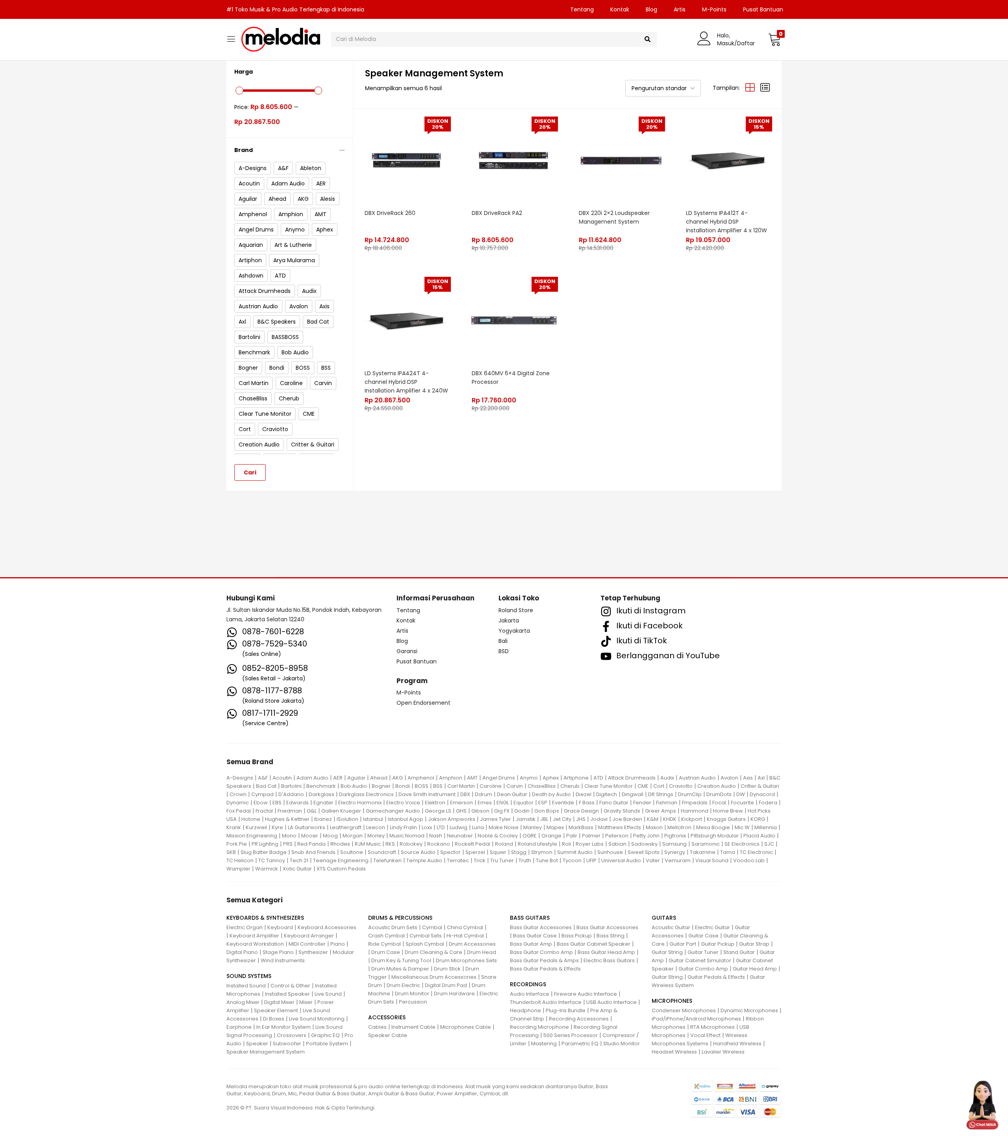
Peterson (616, 835)
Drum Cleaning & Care (433, 952)
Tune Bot (547, 860)
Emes (485, 802)
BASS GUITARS (530, 918)
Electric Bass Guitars (609, 960)
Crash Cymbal (386, 935)
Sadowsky (644, 844)
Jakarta (508, 620)
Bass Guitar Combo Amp (541, 952)
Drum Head (481, 952)
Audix (667, 778)
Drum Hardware (454, 993)
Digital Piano (242, 952)
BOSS (421, 786)
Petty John (646, 835)
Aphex (551, 778)
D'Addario (291, 794)
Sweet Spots (644, 852)
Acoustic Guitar (671, 927)
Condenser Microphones (684, 1010)
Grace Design (581, 811)
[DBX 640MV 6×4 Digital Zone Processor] (514, 320)
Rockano (438, 844)
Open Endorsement (423, 703)
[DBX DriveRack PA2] (514, 160)
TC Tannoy (271, 860)
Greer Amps (660, 811)
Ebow (261, 802)
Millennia (765, 827)
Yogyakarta (514, 631)
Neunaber (460, 835)
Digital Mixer (279, 1002)
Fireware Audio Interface (585, 994)
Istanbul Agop (405, 819)
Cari (250, 472)
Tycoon (572, 860)
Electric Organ (244, 927)
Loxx (427, 827)
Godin (522, 811)
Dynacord (762, 794)
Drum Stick (447, 968)
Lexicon (375, 827)
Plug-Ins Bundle (566, 1010)
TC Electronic (756, 852)
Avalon (729, 778)
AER (338, 778)
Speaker (257, 1043)
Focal (719, 802)
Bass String (610, 935)
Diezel (583, 794)
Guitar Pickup (717, 944)
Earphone (239, 1027)
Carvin (514, 786)
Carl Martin (461, 786)
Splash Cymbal (425, 944)
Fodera (768, 802)
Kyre (277, 827)
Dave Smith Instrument (427, 794)
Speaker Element (276, 1010)
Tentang (582, 9)
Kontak (619, 9)
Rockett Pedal (472, 844)
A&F (263, 778)
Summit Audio (575, 852)
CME (643, 786)
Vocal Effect (705, 1035)
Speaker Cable (387, 1035)
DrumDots (719, 794)
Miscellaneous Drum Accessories (433, 977)
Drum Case (385, 952)
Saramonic (705, 844)
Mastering (544, 1043)
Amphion (450, 778)
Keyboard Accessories (327, 927)
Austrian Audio (697, 778)
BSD (503, 651)
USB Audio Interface (611, 1002)
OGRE (530, 835)
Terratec (458, 860)
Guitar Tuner (703, 952)
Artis (680, 9)
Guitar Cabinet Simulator (700, 960)
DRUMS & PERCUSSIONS (400, 918)
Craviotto (681, 786)
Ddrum (483, 794)
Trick (479, 860)
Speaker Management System (265, 1052)
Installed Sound (246, 985)
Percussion (413, 1002)
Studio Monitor (621, 1043)
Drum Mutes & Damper (400, 968)
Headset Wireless (674, 1052)
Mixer (306, 1002)
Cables (377, 1027)
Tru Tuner (502, 860)
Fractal (264, 811)
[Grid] (750, 88)
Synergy (674, 852)
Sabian (617, 844)
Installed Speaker (287, 994)
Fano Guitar (613, 802)
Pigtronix (675, 835)
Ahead (378, 778)
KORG (757, 819)
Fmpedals (695, 802)
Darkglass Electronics (366, 794)
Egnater (323, 802)
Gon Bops (546, 811)
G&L (312, 811)
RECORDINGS (528, 984)
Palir (571, 835)
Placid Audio (759, 835)
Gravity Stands (622, 811)
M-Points (714, 9)
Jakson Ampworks (451, 819)
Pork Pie (236, 844)
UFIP (591, 860)
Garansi (407, 651)
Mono (289, 835)
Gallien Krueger (341, 811)
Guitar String (667, 952)
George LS (438, 811)
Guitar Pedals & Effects (716, 977)
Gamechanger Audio (393, 811)
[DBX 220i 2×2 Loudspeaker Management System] (621, 160)
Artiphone (576, 778)
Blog (651, 9)
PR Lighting (265, 844)
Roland (504, 844)
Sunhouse (610, 852)
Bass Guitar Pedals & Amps (544, 960)
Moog (330, 835)
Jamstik (526, 819)
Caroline (491, 786)
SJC (769, 844)
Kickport (691, 819)
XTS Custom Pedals (341, 868)
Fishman (666, 802)
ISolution (347, 819)
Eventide (563, 802)
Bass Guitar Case (535, 935)
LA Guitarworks (306, 827)
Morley (376, 835)
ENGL (503, 802)
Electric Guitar (712, 927)
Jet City (562, 819)
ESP (542, 802)
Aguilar (356, 778)
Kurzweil (256, 827)
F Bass (587, 802)
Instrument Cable (413, 1027)
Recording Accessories (579, 1018)
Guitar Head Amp (755, 968)
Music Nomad (406, 835)
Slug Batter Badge (264, 852)
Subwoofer (287, 1043)
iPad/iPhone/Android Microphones (696, 1018)
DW (740, 794)
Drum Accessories (472, 944)
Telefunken (387, 860)
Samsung (674, 844)
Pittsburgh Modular (715, 835)
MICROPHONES (672, 1001)
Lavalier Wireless (723, 1052)
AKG (397, 778)
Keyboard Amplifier (254, 935)
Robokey (411, 844)
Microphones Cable (465, 1027)
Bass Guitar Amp (531, 944)
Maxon (654, 827)
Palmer (591, 835)
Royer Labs (590, 844)
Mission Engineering (251, 835)
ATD (598, 778)
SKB (231, 852)
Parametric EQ (579, 1043)
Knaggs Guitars (726, 819)
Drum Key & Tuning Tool (401, 960)
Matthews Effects (619, 827)
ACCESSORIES (387, 1017)
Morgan (353, 835)
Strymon (541, 852)
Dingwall (632, 794)
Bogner (381, 786)
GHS (461, 811)
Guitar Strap (754, 944)
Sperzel (475, 852)
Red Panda (311, 844)
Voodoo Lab (749, 860)
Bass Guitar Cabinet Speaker (593, 944)
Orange (551, 835)
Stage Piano (278, 952)
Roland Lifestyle (537, 844)
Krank (233, 827)
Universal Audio (621, 860)
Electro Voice (403, 802)
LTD (441, 827)
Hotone (250, 819)
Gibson (480, 811)
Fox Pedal (238, 811)
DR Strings (660, 794)
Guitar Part (682, 944)
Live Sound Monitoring (317, 1018)
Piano (337, 944)
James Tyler (495, 819)
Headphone (525, 1010)
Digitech (606, 794)
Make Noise (504, 827)
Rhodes (340, 844)
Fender (642, 802)
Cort (658, 786)
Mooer (309, 835)
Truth (525, 860)
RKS (390, 844)
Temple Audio (424, 860)
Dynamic (237, 802)
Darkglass (321, 794)
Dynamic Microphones (749, 1010)
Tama (727, 852)
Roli (566, 844)
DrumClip (690, 794)
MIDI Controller (307, 944)
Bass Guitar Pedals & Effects (545, 968)
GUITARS (664, 918)
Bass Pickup (576, 935)
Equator (523, 802)
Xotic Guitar (297, 868)
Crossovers (291, 1035)
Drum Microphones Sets (466, 960)
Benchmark (321, 786)
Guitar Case (703, 935)
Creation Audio (716, 786)
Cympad (262, 794)
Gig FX (502, 811)
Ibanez (323, 819)
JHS (581, 819)
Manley (532, 827)
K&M (652, 819)
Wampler (238, 868)
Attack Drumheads (632, 778)
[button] (775, 39)
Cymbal (432, 927)
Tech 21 (299, 860)
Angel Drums (498, 778)
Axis (748, 778)
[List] (765, 88)
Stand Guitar (739, 952)
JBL (544, 819)
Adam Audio (312, 778)
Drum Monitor (412, 993)
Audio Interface (529, 994)
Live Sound (328, 994)
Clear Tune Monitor (608, 786)
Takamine (702, 852)
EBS (277, 802)
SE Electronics (742, 844)
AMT (472, 778)
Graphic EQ (325, 1035)
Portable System (327, 1043)
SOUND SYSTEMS (248, 976)
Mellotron (679, 827)
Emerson (461, 802)
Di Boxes (273, 1018)
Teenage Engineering (341, 860)
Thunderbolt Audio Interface (546, 1002)
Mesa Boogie (713, 827)
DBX (465, 794)
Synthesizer (313, 952)
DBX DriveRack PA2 (497, 213)
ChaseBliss (542, 786)
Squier (498, 852)
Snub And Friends (313, 852)
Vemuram (678, 860)
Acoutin (282, 778)
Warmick (266, 868)
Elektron (435, 802)
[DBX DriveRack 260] (407, 160)
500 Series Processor (570, 1035)
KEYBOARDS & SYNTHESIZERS (265, 918)
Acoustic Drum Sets (392, 927)
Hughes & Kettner (287, 819)
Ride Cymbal (384, 944)
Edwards (297, 802)
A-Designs (239, 778)
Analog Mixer (242, 1002)
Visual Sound (711, 860)
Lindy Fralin (403, 827)
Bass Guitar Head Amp (606, 952)
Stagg (518, 852)
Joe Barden (627, 819)
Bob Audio (354, 786)
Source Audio (418, 852)
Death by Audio (551, 794)
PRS (288, 844)
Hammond (694, 811)
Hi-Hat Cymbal (465, 935)
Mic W (742, 827)
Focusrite (742, 802)
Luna (478, 827)
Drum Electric (403, 985)
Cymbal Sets (426, 935)
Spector (450, 852)
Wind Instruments (283, 960)
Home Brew (728, 811)
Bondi (402, 786)
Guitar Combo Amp (703, 968)
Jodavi (599, 819)
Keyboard (280, 927)
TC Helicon (240, 860)
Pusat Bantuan (763, 9)
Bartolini (291, 786)
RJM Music (368, 844)
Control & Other (290, 985)
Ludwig (458, 827)
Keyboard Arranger (309, 935)
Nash (435, 835)
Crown (238, 794)
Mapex (555, 827)
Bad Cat (266, 786)
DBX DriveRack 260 (390, 213)
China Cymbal (465, 927)
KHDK (669, 819)
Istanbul (373, 819)
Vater (653, 860)
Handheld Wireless (737, 1043)
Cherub (570, 786)
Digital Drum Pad (446, 985)
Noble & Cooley (498, 835)
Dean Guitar (512, 794)
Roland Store (515, 610)
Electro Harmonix (360, 802)
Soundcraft (382, 852)
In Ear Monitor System (283, 1027)
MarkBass (581, 827)
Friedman (290, 811)
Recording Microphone (539, 1027)
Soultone (351, 852)
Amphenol (421, 778)
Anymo (529, 778)
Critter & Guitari (760, 786)
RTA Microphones (712, 1027)
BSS (438, 786)
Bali (503, 641)
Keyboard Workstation (255, 944)
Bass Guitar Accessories (541, 927)
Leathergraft (345, 827)
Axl (761, 778)
